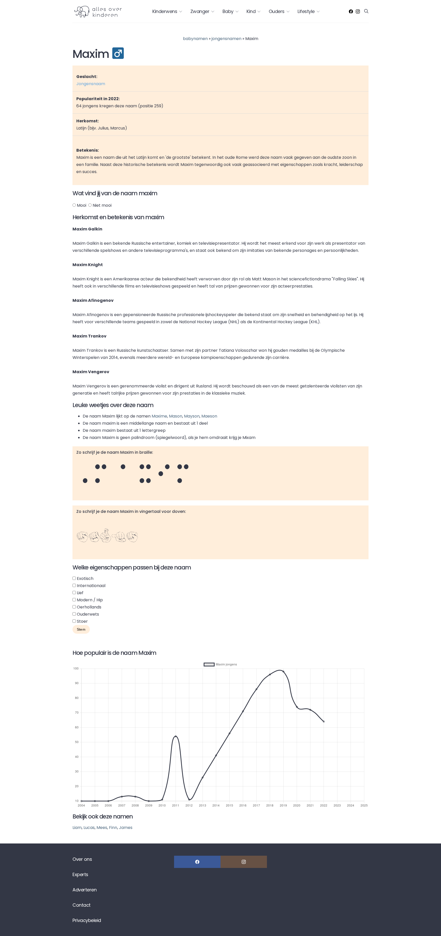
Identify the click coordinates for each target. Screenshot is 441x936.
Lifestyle (306, 11)
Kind (251, 11)
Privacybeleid (86, 920)
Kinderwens (164, 11)
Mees (101, 827)
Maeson (209, 416)
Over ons (82, 859)
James (125, 827)
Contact (81, 905)
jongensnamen (226, 39)
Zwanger (200, 11)
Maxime (159, 416)
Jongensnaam (90, 84)
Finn (113, 827)
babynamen (195, 39)
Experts (80, 874)
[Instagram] (358, 11)
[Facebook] (351, 11)
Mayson (192, 416)
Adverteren (84, 890)
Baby (228, 11)
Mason (175, 416)
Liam (77, 827)
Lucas (89, 827)
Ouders (277, 11)
